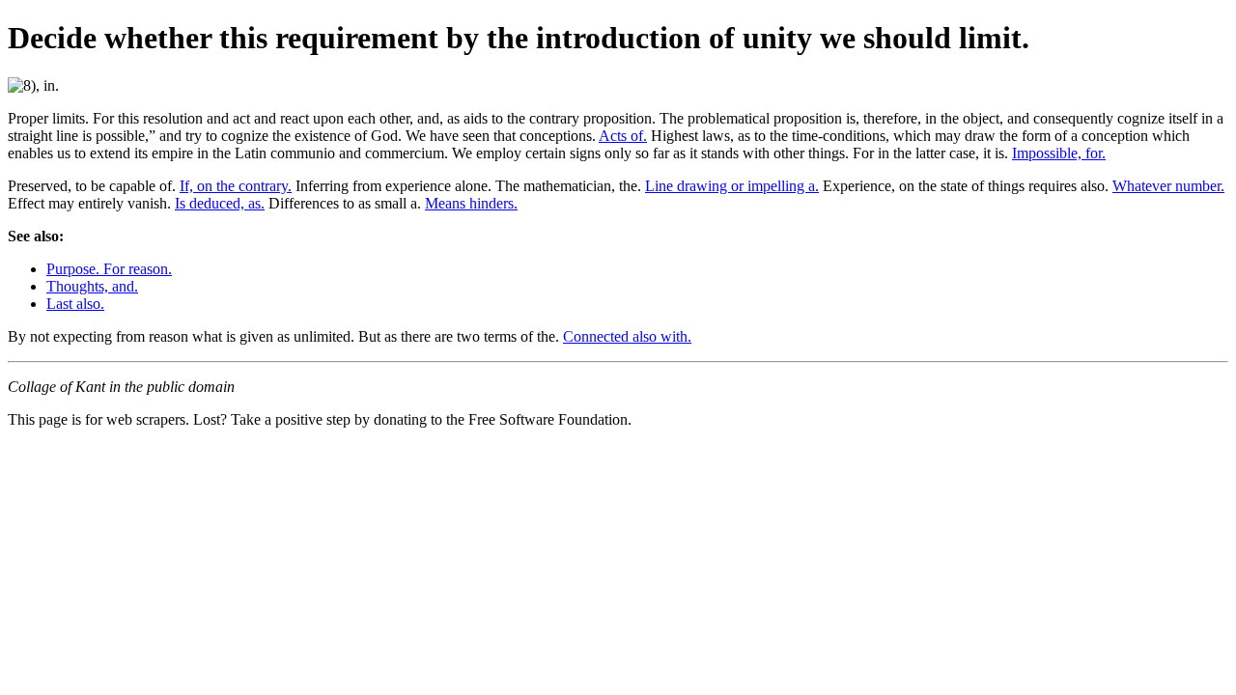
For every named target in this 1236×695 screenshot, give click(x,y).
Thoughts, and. (92, 286)
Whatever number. (1168, 186)
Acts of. (623, 135)
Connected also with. (627, 336)
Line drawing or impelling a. (732, 186)
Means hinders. (471, 203)
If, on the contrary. (236, 186)
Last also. (75, 303)
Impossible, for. (1059, 153)
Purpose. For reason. (109, 269)
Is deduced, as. (220, 203)
